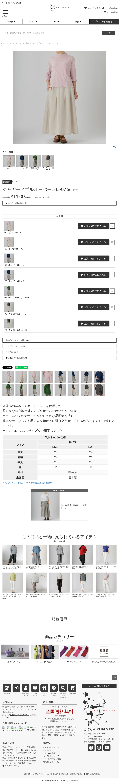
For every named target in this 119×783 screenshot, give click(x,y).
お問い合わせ (38, 774)
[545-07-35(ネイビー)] (60, 377)
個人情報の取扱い (93, 774)
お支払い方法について (19, 714)
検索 (108, 33)
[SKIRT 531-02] (45, 506)
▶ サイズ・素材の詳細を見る (17, 203)
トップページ (6, 43)
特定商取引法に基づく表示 (72, 774)
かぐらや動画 (49, 753)
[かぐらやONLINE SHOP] (59, 7)
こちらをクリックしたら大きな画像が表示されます (27, 482)
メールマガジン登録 (52, 759)
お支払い (7, 702)
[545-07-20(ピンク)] (8, 377)
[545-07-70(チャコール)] (60, 390)
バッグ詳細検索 (111, 8)
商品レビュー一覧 (51, 762)
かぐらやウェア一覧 (20, 43)
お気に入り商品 (93, 8)
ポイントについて (51, 756)
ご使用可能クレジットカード (14, 723)
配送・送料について (56, 735)
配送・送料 (48, 702)
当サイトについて (51, 750)
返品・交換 (8, 742)
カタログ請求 (52, 774)
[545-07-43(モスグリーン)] (8, 390)
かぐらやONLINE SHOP (99, 686)
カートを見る (112, 12)
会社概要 (27, 774)
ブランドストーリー (52, 747)
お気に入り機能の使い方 (17, 358)
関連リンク (48, 742)
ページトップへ (114, 677)
